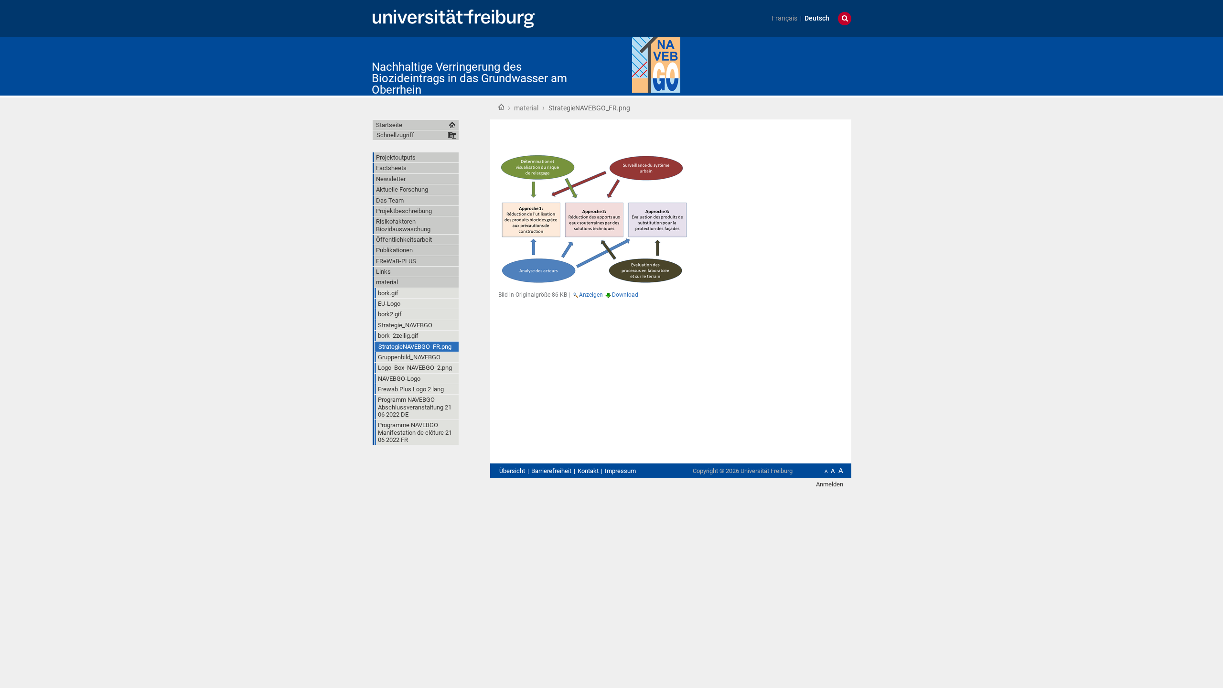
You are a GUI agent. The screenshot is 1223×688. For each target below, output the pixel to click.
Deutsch (817, 18)
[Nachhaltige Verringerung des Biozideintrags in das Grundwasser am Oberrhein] (656, 64)
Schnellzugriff (395, 135)
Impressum (620, 470)
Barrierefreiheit (551, 470)
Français (784, 18)
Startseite (501, 107)
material (526, 108)
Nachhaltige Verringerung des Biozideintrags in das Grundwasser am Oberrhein (469, 78)
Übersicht (512, 470)
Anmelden (829, 484)
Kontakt (588, 470)
